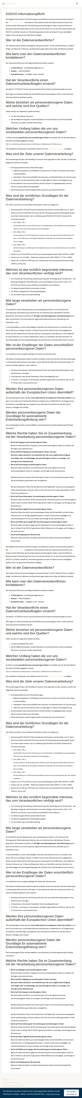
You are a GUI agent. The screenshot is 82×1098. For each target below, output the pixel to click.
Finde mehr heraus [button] (53, 1094)
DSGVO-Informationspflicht (13, 1086)
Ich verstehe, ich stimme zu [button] (71, 1093)
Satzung (5, 1079)
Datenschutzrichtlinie (16, 22)
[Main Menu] (77, 3)
